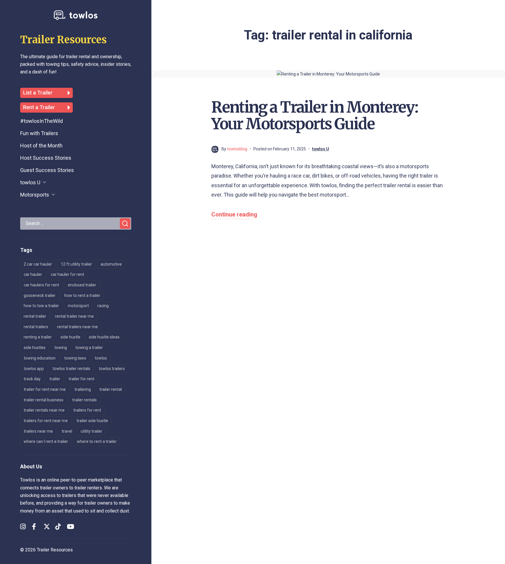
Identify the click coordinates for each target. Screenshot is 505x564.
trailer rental (110, 389)
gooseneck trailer (40, 295)
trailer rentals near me (44, 410)
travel (67, 431)
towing (60, 347)
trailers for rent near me (46, 420)
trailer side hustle (92, 420)
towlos (101, 358)
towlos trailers (112, 368)
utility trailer (91, 431)
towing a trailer (89, 347)
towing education (40, 358)
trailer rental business (43, 400)
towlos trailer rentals (71, 368)
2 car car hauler (38, 264)
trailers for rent (87, 410)
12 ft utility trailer (76, 264)
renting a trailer (38, 337)
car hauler (33, 274)
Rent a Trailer (39, 107)
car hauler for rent (67, 274)
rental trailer (35, 316)
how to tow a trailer (41, 305)
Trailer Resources (63, 40)
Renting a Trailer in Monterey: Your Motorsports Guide (314, 115)
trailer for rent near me (45, 389)
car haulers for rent (41, 285)
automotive (111, 264)
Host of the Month (41, 145)
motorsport (78, 305)
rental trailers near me (77, 326)
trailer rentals (84, 400)
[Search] (125, 223)
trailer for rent (81, 378)
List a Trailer (38, 93)
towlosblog (237, 149)
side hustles (35, 347)
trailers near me (38, 431)
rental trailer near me (74, 316)
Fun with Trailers (39, 133)
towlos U (30, 182)
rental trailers (36, 326)
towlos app (34, 368)
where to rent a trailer (97, 441)
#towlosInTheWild (41, 121)
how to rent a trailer (82, 295)
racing (103, 305)
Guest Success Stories (47, 170)
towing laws (75, 358)
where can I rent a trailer (46, 441)
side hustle (70, 337)
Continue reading (234, 214)
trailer (54, 378)
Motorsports (34, 195)
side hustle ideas (104, 337)
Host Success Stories (45, 158)
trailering (83, 389)
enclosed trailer (82, 285)
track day (32, 378)
